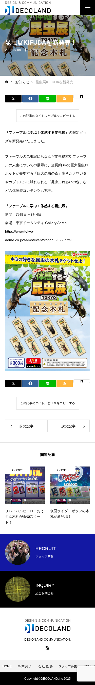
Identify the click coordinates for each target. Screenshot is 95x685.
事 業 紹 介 (25, 666)
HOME (7, 666)
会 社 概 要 (45, 666)
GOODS (35, 50)
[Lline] (47, 98)
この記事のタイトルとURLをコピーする (47, 116)
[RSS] (47, 647)
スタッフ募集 (68, 666)
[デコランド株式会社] (28, 7)
